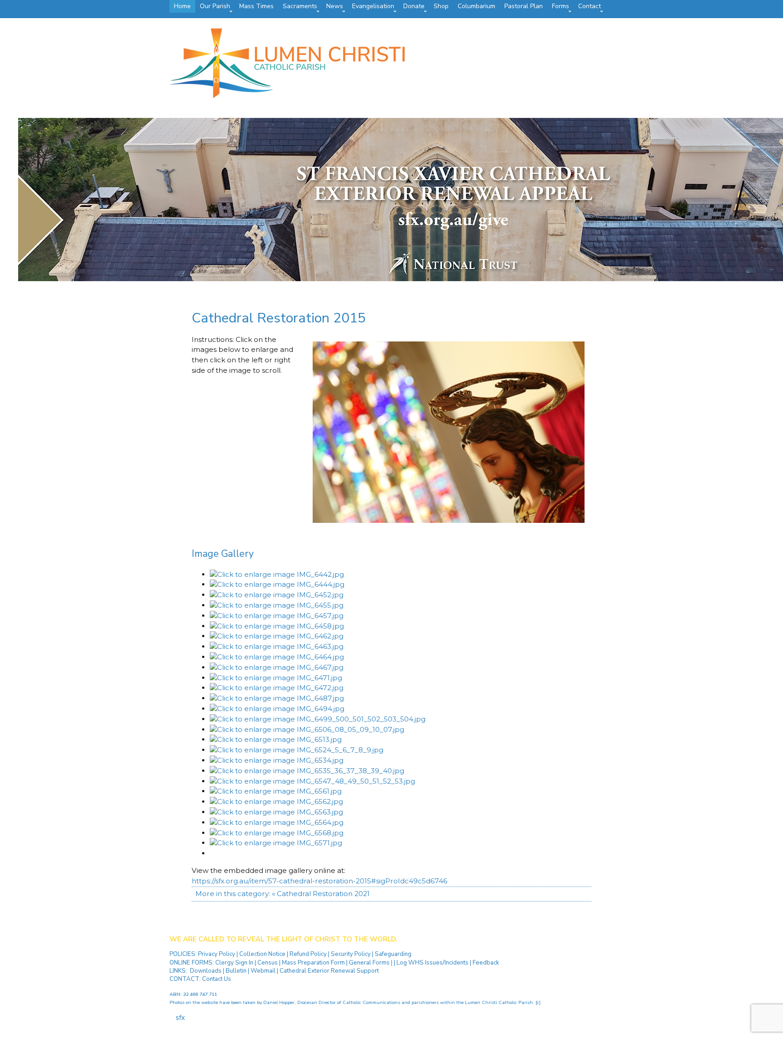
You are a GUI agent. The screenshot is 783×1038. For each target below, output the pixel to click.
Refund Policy (309, 954)
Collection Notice (263, 954)
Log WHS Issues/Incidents (432, 963)
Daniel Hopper (279, 1002)
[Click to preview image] (449, 520)
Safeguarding (393, 954)
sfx (180, 1017)
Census (267, 963)
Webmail (263, 971)
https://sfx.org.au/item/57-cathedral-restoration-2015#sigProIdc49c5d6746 (319, 881)
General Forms (369, 963)
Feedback (486, 963)
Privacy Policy (217, 954)
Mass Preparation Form (313, 963)
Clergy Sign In (234, 963)
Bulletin (236, 971)
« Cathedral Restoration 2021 (321, 893)
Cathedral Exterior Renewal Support (329, 971)
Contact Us (216, 979)
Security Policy (350, 954)
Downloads (206, 971)
